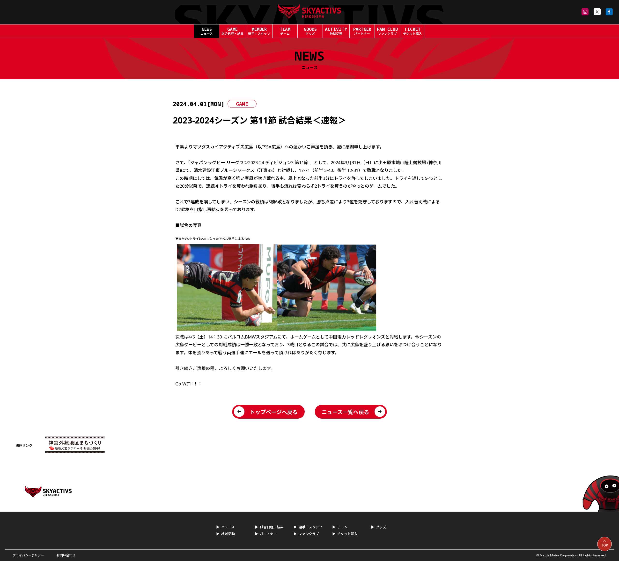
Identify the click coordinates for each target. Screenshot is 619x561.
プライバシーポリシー (28, 555)
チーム (342, 527)
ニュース (228, 527)
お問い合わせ (66, 555)
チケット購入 (347, 533)
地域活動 (228, 533)
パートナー (268, 533)
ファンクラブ (309, 533)
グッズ (381, 527)
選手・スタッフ (310, 527)
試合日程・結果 (272, 527)
